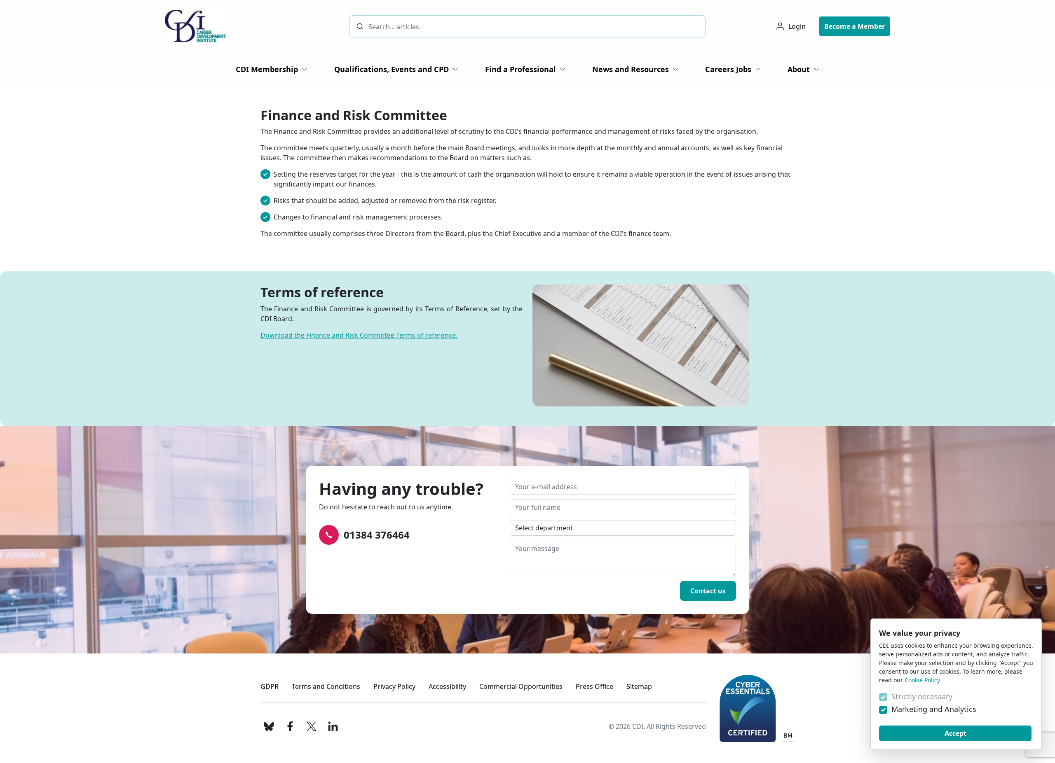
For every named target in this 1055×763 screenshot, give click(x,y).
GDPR (269, 686)
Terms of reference (322, 292)
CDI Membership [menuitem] (267, 69)
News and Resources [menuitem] (630, 69)
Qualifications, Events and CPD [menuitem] (391, 69)
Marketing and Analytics (933, 709)
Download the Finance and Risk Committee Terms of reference (358, 335)
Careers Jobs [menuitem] (728, 69)
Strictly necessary (921, 696)
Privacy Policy (394, 686)
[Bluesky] (268, 726)
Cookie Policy (922, 680)
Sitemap (639, 686)
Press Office (594, 686)
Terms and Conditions (326, 686)
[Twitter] (311, 726)
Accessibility (447, 686)
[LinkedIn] (333, 726)
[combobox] (527, 26)
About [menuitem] (799, 69)
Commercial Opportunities (521, 686)
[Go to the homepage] (195, 26)
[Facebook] (290, 726)
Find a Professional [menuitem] (520, 69)
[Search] (359, 26)
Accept (955, 733)
